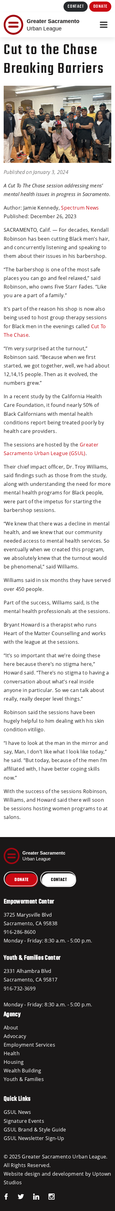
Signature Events (24, 1121)
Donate (100, 6)
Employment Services (29, 1044)
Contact (75, 6)
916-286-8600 (20, 932)
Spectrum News (80, 207)
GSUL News (17, 1112)
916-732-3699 (20, 988)
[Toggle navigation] (103, 25)
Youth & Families (24, 1079)
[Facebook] (6, 1196)
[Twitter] (16, 1196)
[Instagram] (47, 1196)
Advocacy (15, 1036)
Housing (14, 1062)
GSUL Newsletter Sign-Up (34, 1138)
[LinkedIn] (31, 1196)
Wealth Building (22, 1070)
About (11, 1027)
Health (12, 1053)
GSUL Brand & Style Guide (35, 1129)
